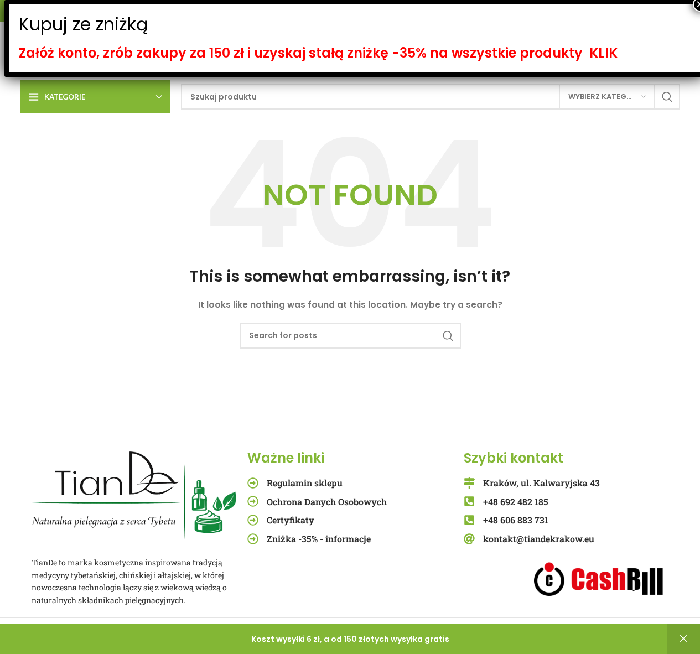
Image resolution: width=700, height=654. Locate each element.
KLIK (603, 53)
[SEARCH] (667, 97)
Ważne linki (285, 458)
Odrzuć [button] (683, 639)
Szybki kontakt (513, 458)
